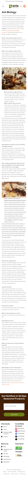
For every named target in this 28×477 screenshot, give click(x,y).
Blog (5, 446)
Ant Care (6, 453)
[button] (3, 6)
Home (5, 426)
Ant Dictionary (7, 459)
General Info (7, 462)
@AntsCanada (21, 431)
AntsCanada (21, 428)
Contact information (12, 471)
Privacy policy (23, 473)
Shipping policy (21, 471)
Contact (6, 436)
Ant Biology (6, 456)
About (5, 429)
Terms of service (14, 473)
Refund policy (7, 473)
